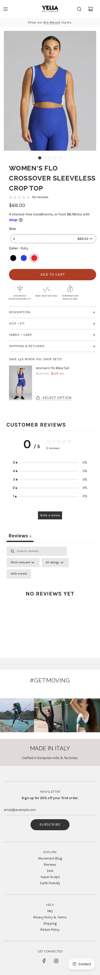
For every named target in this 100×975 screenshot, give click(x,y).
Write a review (50, 515)
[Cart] (90, 9)
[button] (39, 157)
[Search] (79, 9)
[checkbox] (19, 574)
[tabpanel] (50, 599)
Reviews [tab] (20, 536)
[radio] (13, 258)
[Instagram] (56, 961)
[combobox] (53, 238)
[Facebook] (44, 961)
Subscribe (50, 824)
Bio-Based (52, 22)
